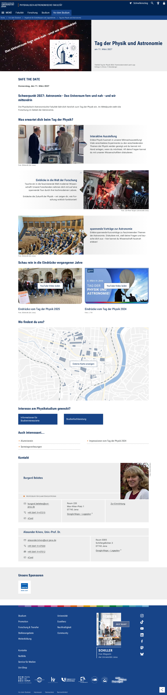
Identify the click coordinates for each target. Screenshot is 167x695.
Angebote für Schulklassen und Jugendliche (40, 18)
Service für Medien (27, 661)
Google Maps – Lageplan (80, 514)
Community (62, 633)
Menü (9, 12)
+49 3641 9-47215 (36, 512)
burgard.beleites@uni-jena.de (38, 505)
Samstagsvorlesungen (31, 446)
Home (3, 18)
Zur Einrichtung (118, 503)
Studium (45, 12)
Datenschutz (49, 692)
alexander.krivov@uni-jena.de (42, 540)
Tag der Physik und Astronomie (70, 18)
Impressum (38, 692)
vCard (30, 518)
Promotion (23, 621)
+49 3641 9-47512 (36, 551)
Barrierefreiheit (62, 692)
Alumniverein (27, 440)
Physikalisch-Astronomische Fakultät (41, 5)
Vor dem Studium (61, 12)
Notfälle (22, 656)
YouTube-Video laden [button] (50, 285)
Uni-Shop (22, 667)
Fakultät (20, 12)
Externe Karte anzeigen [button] (83, 363)
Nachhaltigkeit (64, 627)
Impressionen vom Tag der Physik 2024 (107, 440)
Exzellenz (61, 621)
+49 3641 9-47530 (36, 546)
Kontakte (22, 650)
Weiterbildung (24, 638)
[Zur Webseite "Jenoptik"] (24, 587)
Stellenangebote (26, 633)
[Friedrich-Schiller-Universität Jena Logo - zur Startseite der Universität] (7, 5)
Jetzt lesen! (121, 624)
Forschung (33, 12)
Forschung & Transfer (28, 627)
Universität (62, 615)
